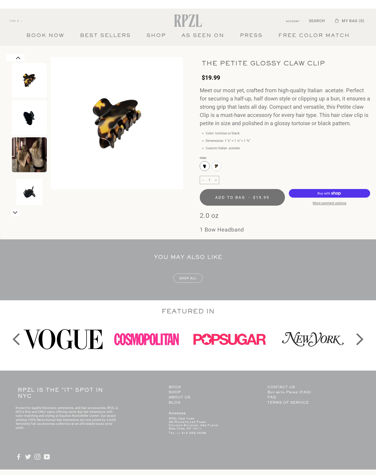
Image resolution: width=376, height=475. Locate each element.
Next (15, 214)
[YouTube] (47, 456)
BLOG (174, 402)
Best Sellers (105, 36)
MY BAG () (353, 20)
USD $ (14, 20)
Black (205, 166)
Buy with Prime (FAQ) (289, 392)
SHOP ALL (188, 278)
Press (251, 36)
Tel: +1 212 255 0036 (187, 433)
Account (292, 21)
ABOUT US (179, 397)
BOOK (175, 387)
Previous (18, 60)
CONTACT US (281, 387)
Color (203, 158)
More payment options (329, 203)
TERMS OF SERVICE (288, 402)
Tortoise (216, 166)
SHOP (156, 35)
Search (317, 20)
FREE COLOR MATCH (314, 36)
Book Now (45, 35)
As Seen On (203, 36)
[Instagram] (37, 456)
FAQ (271, 397)
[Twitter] (28, 456)
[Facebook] (19, 456)
